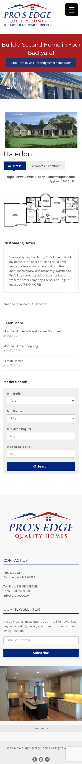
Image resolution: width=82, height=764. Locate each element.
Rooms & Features (48, 166)
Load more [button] (41, 728)
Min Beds (14, 393)
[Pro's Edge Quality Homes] (27, 15)
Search (42, 466)
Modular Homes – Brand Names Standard (32, 331)
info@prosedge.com (17, 595)
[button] (41, 693)
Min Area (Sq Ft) (19, 429)
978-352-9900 (21, 591)
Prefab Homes (13, 361)
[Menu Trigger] (71, 9)
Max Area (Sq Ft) (19, 447)
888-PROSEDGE (27, 586)
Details (16, 166)
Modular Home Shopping (20, 346)
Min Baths (14, 411)
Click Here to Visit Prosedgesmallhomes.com (41, 63)
